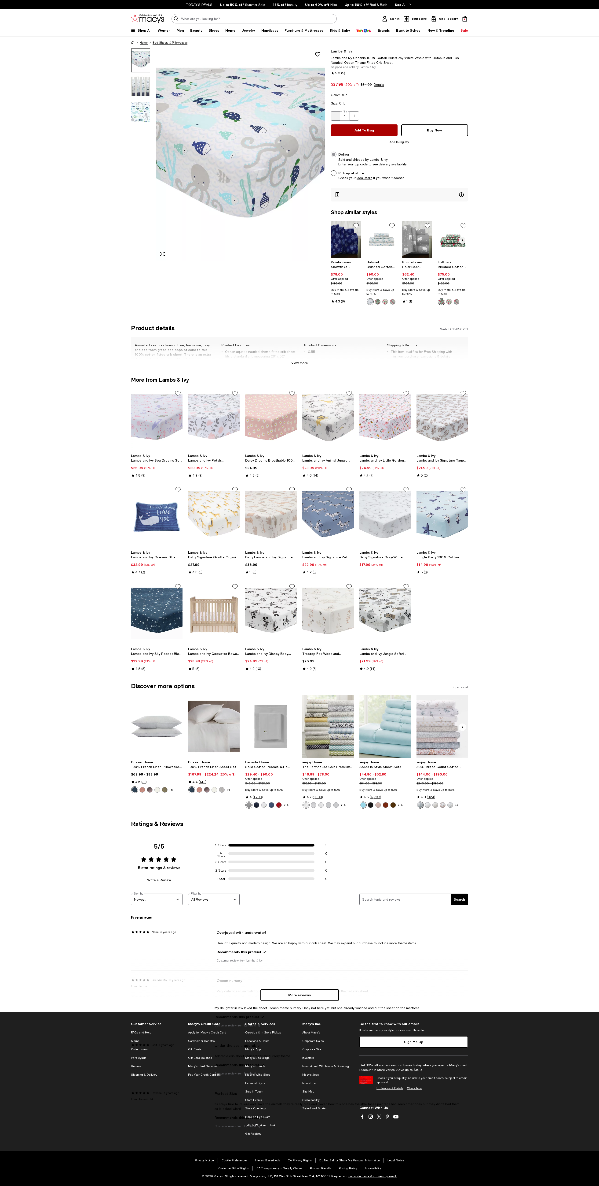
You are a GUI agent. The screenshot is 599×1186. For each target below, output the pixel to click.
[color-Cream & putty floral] (222, 790)
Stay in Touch (254, 1091)
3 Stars (220, 862)
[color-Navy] (256, 805)
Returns (136, 1066)
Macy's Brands (255, 1066)
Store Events (253, 1100)
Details (379, 84)
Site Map (308, 1091)
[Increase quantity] (354, 116)
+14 (286, 805)
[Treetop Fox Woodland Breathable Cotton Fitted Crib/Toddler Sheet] (328, 613)
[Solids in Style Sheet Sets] (385, 726)
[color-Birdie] (377, 302)
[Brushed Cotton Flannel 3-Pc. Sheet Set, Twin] (453, 239)
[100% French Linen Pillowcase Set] (157, 726)
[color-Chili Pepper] (279, 805)
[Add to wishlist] (317, 54)
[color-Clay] (142, 790)
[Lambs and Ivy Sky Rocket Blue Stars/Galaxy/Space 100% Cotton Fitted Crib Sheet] (157, 613)
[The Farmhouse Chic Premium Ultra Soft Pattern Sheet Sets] (328, 726)
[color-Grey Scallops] (336, 805)
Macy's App (253, 1049)
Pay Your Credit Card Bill (204, 1074)
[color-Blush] (378, 805)
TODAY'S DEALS (199, 5)
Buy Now (434, 130)
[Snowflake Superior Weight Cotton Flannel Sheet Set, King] (346, 239)
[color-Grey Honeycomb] (328, 805)
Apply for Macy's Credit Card (207, 1032)
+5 (171, 789)
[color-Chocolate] (393, 805)
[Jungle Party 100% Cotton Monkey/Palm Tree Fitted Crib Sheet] (442, 516)
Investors (308, 1057)
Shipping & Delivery (144, 1074)
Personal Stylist (255, 1083)
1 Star (220, 879)
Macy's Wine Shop (257, 1074)
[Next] (462, 240)
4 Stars (221, 853)
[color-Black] (370, 805)
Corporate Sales (313, 1041)
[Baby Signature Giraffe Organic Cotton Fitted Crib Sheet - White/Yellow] (214, 516)
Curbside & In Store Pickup (263, 1032)
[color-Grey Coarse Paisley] (321, 805)
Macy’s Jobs (310, 1074)
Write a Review (159, 880)
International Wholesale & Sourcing (325, 1066)
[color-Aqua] (363, 805)
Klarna (135, 1041)
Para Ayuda (138, 1057)
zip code (361, 164)
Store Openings (255, 1108)
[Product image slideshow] (240, 154)
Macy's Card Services (202, 1066)
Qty (345, 111)
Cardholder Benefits (201, 1041)
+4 (228, 789)
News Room (310, 1083)
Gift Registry (253, 1133)
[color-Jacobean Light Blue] (450, 805)
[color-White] (264, 805)
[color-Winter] (385, 302)
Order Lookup (140, 1049)
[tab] (140, 60)
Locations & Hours (257, 1041)
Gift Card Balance (200, 1057)
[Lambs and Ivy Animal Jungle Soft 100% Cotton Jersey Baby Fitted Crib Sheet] (328, 420)
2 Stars (220, 870)
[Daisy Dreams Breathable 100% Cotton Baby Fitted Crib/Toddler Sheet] (271, 420)
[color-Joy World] (392, 302)
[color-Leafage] (370, 302)
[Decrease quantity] (335, 116)
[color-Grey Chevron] (313, 805)
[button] (228, 154)
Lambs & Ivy (341, 51)
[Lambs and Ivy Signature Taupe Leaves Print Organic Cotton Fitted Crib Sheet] (442, 420)
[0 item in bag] (464, 18)
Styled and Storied (314, 1108)
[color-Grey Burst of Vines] (306, 805)
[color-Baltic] (135, 790)
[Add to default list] (356, 226)
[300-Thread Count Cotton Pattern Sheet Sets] (442, 726)
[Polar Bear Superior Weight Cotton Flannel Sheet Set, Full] (417, 239)
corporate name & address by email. (372, 1176)
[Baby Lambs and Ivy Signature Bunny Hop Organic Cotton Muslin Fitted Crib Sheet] (271, 516)
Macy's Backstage (257, 1057)
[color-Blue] (420, 805)
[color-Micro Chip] (249, 805)
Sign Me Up (413, 1042)
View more (299, 363)
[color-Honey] (443, 805)
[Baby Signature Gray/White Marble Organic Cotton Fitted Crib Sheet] (385, 516)
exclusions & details (435, 356)
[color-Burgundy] (385, 805)
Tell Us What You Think (260, 1125)
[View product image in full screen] (162, 254)
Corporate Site (311, 1049)
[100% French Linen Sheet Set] (214, 726)
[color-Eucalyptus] (435, 805)
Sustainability (311, 1100)
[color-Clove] (150, 790)
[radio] (370, 302)
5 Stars (220, 845)
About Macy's (311, 1032)
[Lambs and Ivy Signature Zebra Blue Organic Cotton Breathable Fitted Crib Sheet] (328, 516)
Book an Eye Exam (257, 1117)
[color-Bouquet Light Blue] (428, 805)
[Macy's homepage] (133, 43)
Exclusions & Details (389, 1088)
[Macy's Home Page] (147, 18)
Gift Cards (194, 1049)
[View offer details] (399, 194)
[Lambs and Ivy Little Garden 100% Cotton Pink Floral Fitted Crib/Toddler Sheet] (385, 420)
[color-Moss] (165, 790)
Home (144, 42)
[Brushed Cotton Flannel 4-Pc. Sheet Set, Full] (381, 239)
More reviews (299, 995)
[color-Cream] (157, 790)
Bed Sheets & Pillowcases (170, 42)
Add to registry (399, 142)
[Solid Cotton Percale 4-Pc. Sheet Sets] (271, 726)
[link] (346, 282)
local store (364, 177)
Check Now (414, 1088)
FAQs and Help (141, 1032)
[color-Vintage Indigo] (271, 805)
